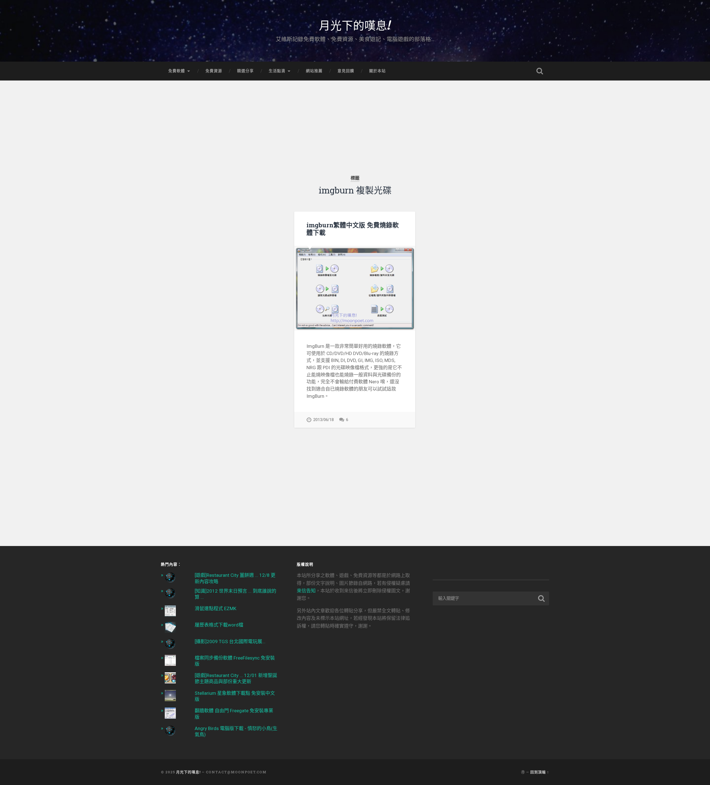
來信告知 (306, 590)
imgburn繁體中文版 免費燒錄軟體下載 (352, 228)
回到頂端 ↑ (539, 772)
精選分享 (245, 70)
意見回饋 (346, 70)
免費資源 (214, 70)
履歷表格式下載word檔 (219, 625)
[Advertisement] (355, 119)
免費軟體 (176, 70)
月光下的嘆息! (355, 25)
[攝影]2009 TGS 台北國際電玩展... (230, 641)
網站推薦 (314, 70)
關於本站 (377, 70)
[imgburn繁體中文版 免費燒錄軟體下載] (354, 288)
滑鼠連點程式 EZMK (215, 608)
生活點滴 (277, 70)
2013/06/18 (323, 419)
